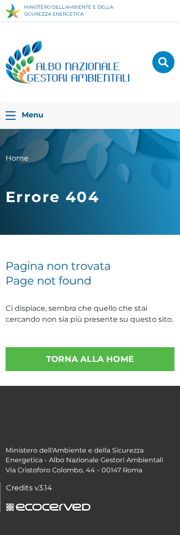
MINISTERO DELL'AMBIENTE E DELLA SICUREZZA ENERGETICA (68, 10)
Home (17, 158)
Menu (31, 114)
